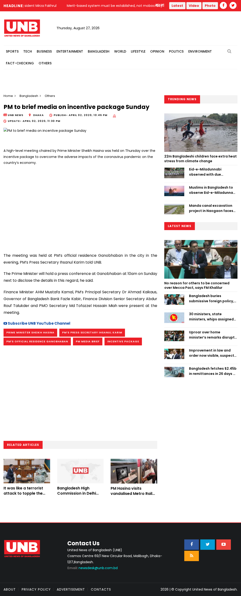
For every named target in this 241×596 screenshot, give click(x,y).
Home (8, 96)
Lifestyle (138, 51)
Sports (12, 51)
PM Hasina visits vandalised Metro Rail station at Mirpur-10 (131, 494)
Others (45, 63)
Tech (27, 51)
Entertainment (69, 51)
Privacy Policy (36, 589)
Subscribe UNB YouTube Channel (38, 323)
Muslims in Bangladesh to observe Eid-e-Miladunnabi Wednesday (212, 190)
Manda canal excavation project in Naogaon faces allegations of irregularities (213, 208)
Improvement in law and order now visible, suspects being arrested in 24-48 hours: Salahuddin (212, 353)
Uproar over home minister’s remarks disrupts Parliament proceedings (213, 335)
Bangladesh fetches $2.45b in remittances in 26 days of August (213, 371)
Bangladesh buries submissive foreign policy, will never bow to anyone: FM (211, 299)
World (120, 51)
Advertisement (71, 589)
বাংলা (160, 5)
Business (44, 51)
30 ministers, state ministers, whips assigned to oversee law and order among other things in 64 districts (211, 317)
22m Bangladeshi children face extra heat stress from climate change (200, 158)
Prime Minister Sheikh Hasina (30, 332)
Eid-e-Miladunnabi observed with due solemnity (205, 172)
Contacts (101, 589)
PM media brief (88, 341)
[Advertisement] (80, 207)
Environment (200, 51)
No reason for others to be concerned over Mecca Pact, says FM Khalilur (196, 285)
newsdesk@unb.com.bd (92, 568)
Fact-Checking (20, 63)
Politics (176, 51)
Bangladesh (98, 51)
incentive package (123, 341)
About (10, 589)
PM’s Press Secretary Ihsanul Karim (92, 332)
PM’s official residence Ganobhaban (37, 341)
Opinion (157, 51)
